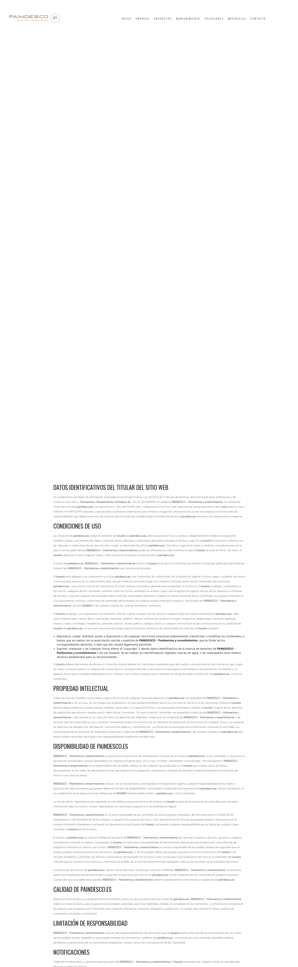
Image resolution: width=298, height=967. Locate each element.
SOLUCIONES (214, 18)
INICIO (126, 18)
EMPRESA (142, 18)
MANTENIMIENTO (188, 18)
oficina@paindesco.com (229, 506)
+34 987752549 (73, 511)
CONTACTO (258, 18)
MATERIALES (237, 18)
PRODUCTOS (163, 18)
